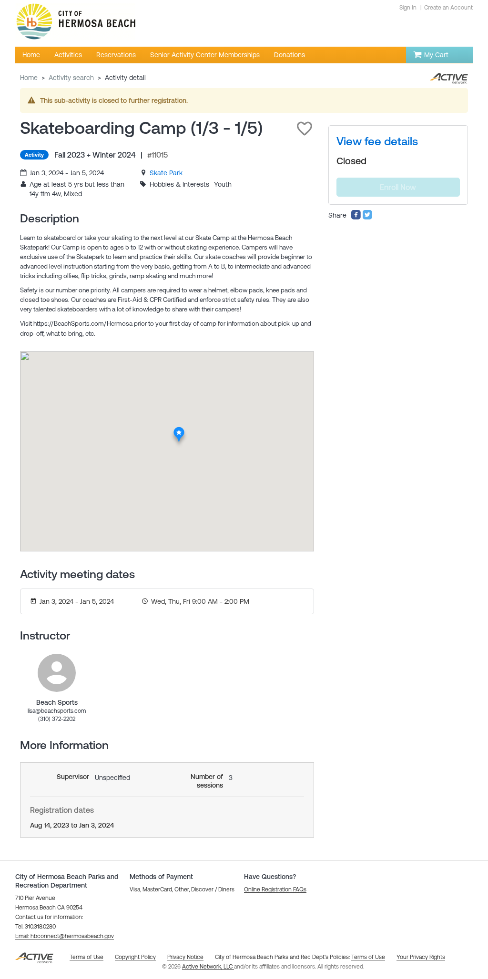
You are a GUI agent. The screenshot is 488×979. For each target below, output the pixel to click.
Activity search (71, 77)
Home (29, 77)
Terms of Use (368, 957)
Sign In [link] (408, 7)
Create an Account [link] (448, 7)
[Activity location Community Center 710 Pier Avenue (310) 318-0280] (179, 429)
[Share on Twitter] (367, 217)
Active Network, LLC (208, 966)
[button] (304, 128)
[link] (166, 173)
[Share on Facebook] (356, 217)
